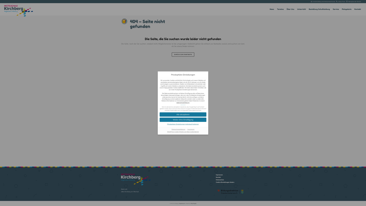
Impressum (190, 129)
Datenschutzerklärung (183, 102)
